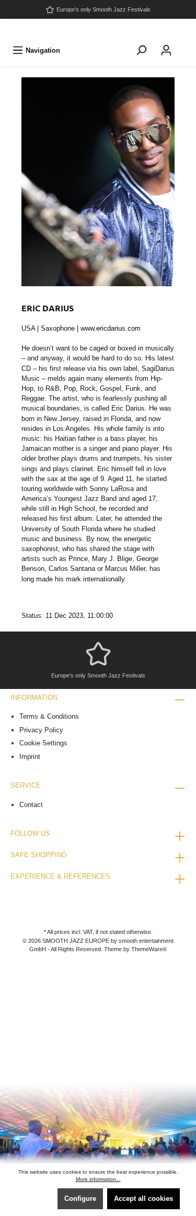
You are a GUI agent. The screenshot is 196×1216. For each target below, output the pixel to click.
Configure (80, 1198)
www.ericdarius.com (110, 328)
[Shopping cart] (185, 44)
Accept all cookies (143, 1198)
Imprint (29, 757)
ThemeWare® (149, 949)
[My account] (166, 50)
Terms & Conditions (49, 716)
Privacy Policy (41, 730)
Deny (38, 1198)
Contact (31, 805)
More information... (98, 1179)
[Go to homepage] (98, 29)
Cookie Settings (43, 743)
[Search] (141, 50)
